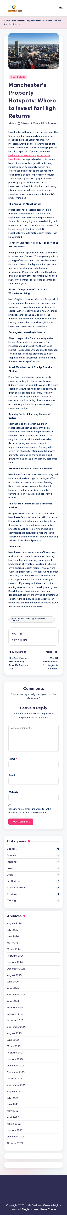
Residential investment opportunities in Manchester (27, 619)
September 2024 (16, 994)
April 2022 (13, 1117)
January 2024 (15, 1013)
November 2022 (16, 1072)
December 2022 (16, 1065)
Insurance (12, 861)
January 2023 (15, 1059)
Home (7, 21)
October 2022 (15, 1078)
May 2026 (13, 942)
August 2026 (14, 923)
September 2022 (16, 1084)
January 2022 (15, 1130)
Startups (12, 894)
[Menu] (61, 8)
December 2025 (16, 968)
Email (12, 775)
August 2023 (14, 1033)
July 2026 (12, 930)
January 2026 (15, 962)
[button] (19, 639)
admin (17, 633)
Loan (10, 874)
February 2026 (15, 955)
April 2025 (13, 988)
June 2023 (13, 1039)
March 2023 (14, 1046)
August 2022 (14, 1091)
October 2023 (15, 1020)
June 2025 (13, 981)
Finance (11, 855)
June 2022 (13, 1104)
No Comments (51, 123)
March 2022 (14, 1123)
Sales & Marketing (17, 887)
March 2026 (14, 949)
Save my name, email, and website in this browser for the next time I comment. (29, 811)
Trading (11, 900)
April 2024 (13, 1001)
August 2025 (14, 975)
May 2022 (13, 1110)
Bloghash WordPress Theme (39, 1209)
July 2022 (12, 1097)
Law (9, 868)
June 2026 (13, 936)
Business (12, 848)
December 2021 (16, 1136)
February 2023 (15, 1052)
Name (12, 758)
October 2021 (15, 1143)
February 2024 (15, 1007)
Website (13, 791)
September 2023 (16, 1026)
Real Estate (18, 77)
